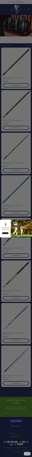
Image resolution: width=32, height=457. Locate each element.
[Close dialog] (31, 220)
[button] (5, 224)
